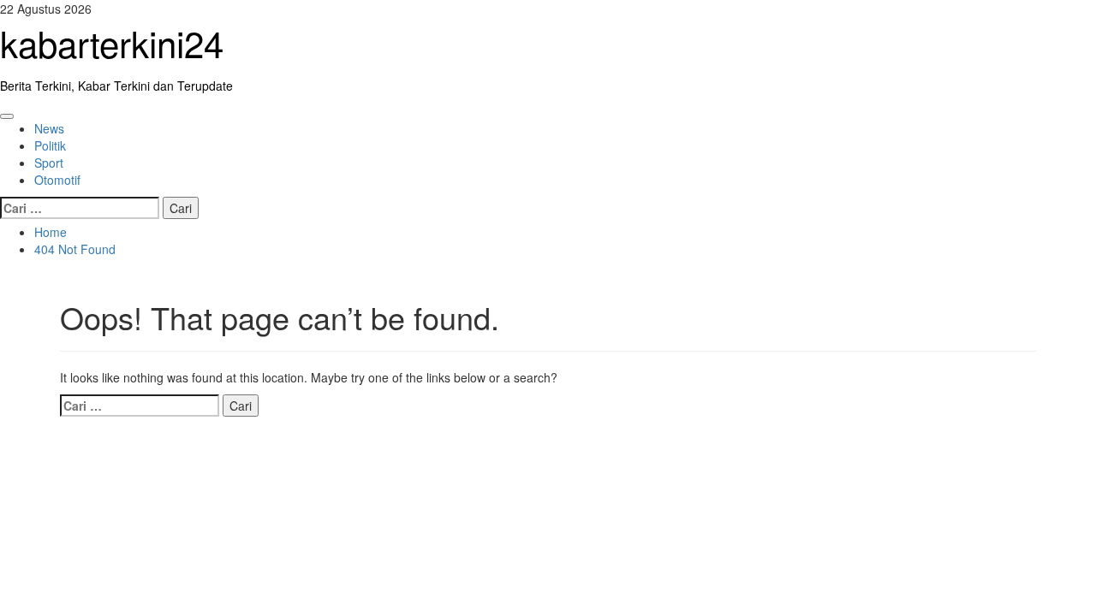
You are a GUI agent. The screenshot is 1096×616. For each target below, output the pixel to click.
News (49, 128)
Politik (50, 145)
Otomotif (57, 179)
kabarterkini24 (111, 42)
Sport (48, 162)
